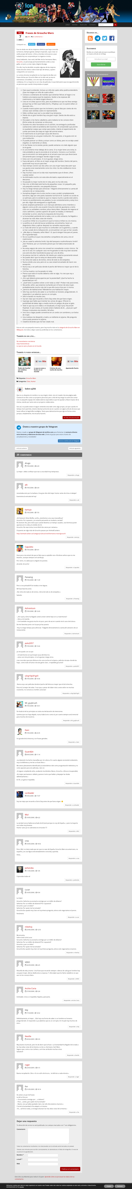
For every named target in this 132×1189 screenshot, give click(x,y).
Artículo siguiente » (75, 448)
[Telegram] (97, 38)
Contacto (92, 25)
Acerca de (83, 25)
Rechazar (120, 1186)
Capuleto (29, 546)
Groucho (20, 62)
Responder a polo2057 (72, 666)
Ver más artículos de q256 (71, 417)
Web (18, 1164)
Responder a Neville (73, 1055)
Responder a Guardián (72, 783)
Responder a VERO (73, 979)
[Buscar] (115, 24)
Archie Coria (30, 988)
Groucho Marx (31, 378)
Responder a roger (73, 1077)
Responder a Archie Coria (71, 1000)
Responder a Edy (74, 1026)
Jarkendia (29, 868)
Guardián (29, 751)
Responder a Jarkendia (72, 880)
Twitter (32, 44)
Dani (27, 730)
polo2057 (29, 643)
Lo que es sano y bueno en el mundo (29, 346)
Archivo (74, 25)
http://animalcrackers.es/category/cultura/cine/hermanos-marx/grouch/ (41, 534)
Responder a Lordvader (72, 805)
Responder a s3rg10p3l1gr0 (71, 693)
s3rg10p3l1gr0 (31, 675)
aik (26, 484)
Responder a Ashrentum (71, 633)
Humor (33, 381)
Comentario (21, 1129)
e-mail (19, 1159)
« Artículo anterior (21, 448)
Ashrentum (30, 608)
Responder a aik (74, 500)
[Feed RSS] (90, 38)
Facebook (41, 44)
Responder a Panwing (72, 599)
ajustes (22, 1187)
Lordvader (29, 793)
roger (27, 1064)
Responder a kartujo (73, 537)
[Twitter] (104, 38)
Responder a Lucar (73, 917)
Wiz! (27, 814)
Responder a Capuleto (72, 567)
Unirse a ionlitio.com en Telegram (69, 441)
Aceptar (109, 1186)
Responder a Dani (73, 742)
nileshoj (28, 926)
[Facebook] (111, 38)
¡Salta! (68, 25)
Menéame (51, 44)
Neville (28, 1036)
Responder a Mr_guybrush (71, 720)
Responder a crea (74, 858)
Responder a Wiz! (74, 831)
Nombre (20, 1155)
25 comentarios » (38, 37)
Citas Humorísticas (23, 344)
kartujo (28, 509)
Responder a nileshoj (72, 952)
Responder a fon (74, 1112)
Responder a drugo (73, 475)
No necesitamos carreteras (26, 341)
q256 (28, 37)
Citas (28, 381)
